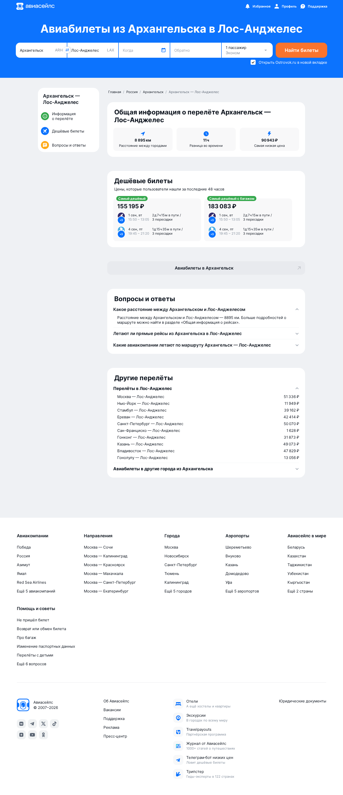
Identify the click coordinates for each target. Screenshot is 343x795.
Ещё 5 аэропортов (242, 591)
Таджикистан (300, 564)
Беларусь (296, 547)
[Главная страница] (35, 6)
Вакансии (112, 709)
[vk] (21, 724)
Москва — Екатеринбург (106, 591)
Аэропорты (237, 535)
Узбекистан (298, 573)
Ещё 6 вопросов (31, 663)
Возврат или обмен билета (41, 628)
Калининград (176, 582)
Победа (24, 547)
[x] (43, 724)
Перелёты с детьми (35, 655)
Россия (23, 556)
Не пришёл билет (33, 620)
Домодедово (237, 573)
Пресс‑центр (115, 736)
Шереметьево (238, 547)
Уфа (228, 582)
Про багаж (26, 637)
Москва (171, 547)
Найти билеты (301, 50)
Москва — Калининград (105, 556)
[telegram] (32, 724)
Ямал (21, 573)
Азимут (23, 564)
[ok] (43, 735)
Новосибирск (176, 556)
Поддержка (114, 718)
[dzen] (21, 735)
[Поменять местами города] (67, 50)
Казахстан (297, 556)
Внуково (233, 556)
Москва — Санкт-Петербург (110, 582)
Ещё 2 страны (300, 591)
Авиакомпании (32, 535)
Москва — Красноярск (104, 564)
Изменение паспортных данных (46, 646)
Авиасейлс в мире (307, 535)
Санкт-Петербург (180, 564)
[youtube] (32, 735)
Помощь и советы (36, 608)
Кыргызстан (299, 582)
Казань (231, 564)
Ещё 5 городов (178, 591)
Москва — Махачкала (103, 573)
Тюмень (171, 573)
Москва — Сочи (98, 547)
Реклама (111, 727)
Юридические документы (302, 701)
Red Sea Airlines (31, 582)
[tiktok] (54, 724)
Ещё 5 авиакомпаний (36, 591)
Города (172, 535)
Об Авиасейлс (116, 701)
